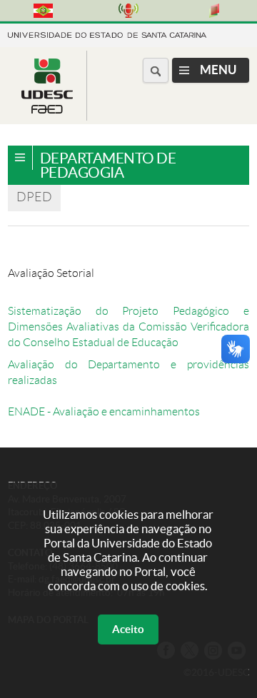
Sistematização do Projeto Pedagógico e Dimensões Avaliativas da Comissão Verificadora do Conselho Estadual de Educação (128, 326)
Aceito (128, 629)
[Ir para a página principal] (47, 109)
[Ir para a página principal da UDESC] (107, 34)
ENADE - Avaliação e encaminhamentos (104, 411)
